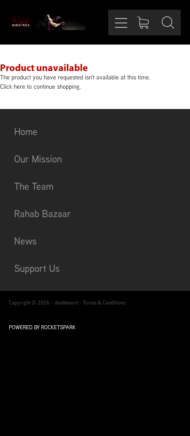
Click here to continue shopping (40, 86)
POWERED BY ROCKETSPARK (42, 327)
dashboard (66, 302)
